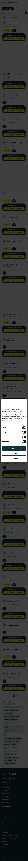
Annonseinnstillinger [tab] (21, 401)
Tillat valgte (14, 453)
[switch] (24, 432)
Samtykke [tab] (4, 401)
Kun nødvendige (14, 458)
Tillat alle (14, 448)
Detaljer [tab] (11, 401)
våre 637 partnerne (10, 409)
